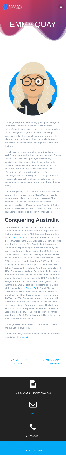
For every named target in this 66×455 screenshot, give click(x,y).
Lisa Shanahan (15, 237)
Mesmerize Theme (33, 450)
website (26, 337)
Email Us (33, 413)
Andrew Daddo (33, 288)
